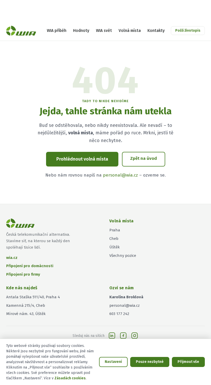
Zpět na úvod (143, 158)
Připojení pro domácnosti (29, 266)
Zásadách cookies (70, 378)
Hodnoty (81, 30)
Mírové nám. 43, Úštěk (26, 313)
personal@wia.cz (120, 175)
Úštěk (114, 247)
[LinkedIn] (112, 335)
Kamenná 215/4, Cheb (25, 305)
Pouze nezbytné (150, 362)
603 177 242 (119, 313)
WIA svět (104, 30)
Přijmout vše (188, 362)
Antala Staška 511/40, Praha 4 (33, 297)
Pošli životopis (187, 30)
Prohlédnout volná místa (82, 159)
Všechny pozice (122, 255)
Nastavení (113, 362)
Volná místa (130, 30)
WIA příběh (56, 30)
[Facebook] (123, 335)
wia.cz (11, 257)
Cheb (113, 238)
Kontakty (156, 30)
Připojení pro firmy (23, 274)
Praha (114, 230)
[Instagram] (134, 335)
